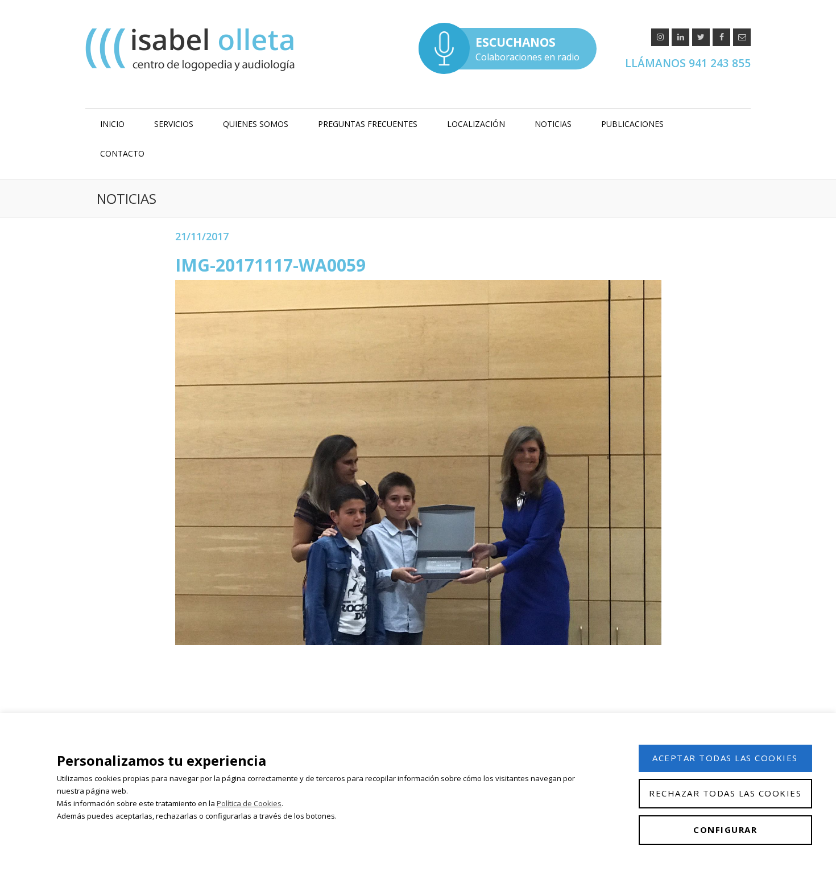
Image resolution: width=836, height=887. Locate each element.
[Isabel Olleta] (191, 49)
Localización (476, 123)
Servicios (173, 123)
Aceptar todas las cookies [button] (725, 757)
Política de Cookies (249, 803)
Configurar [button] (725, 829)
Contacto (122, 153)
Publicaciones (632, 123)
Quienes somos (255, 123)
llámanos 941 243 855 (688, 63)
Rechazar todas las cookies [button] (725, 793)
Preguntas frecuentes (367, 123)
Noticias (553, 123)
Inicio (112, 123)
